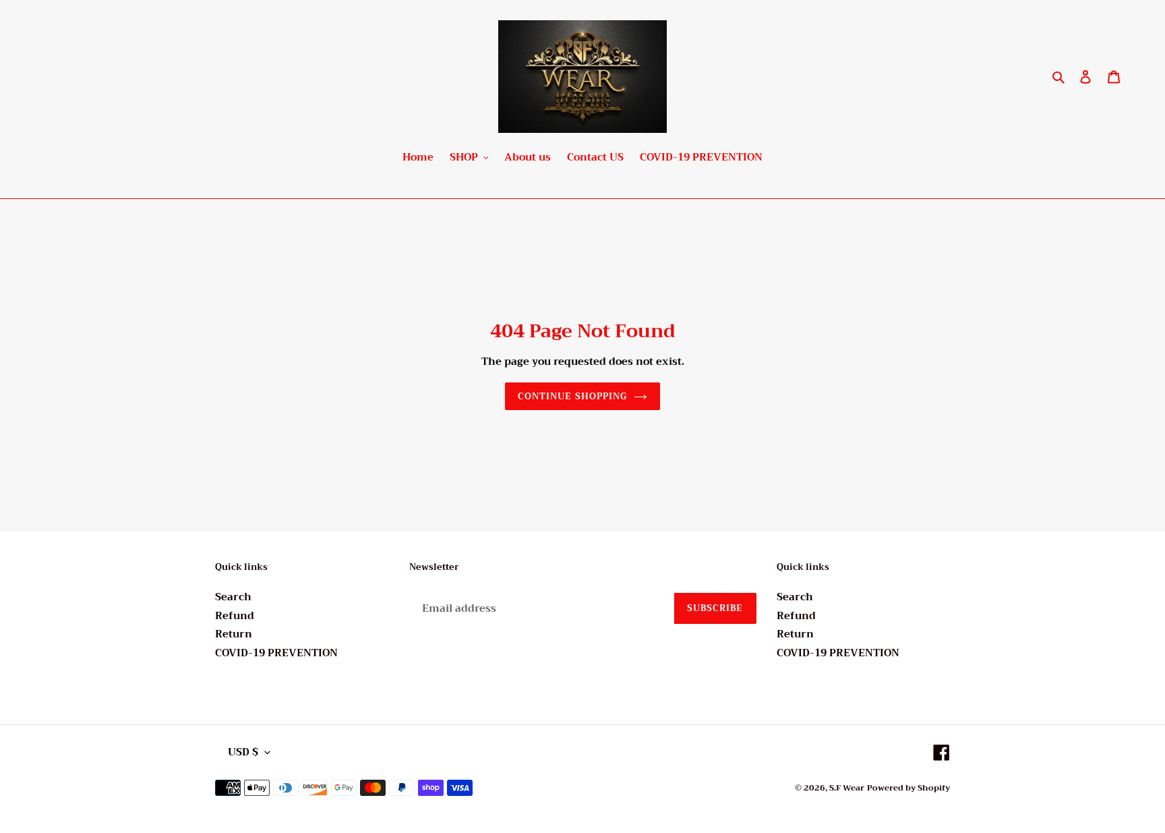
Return (233, 634)
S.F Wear (846, 788)
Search (233, 597)
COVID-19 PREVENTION (276, 653)
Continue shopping (572, 396)
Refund (234, 616)
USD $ (243, 752)
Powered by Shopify (908, 788)
